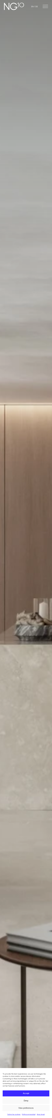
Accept (26, 1093)
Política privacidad (28, 1114)
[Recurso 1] (14, 3)
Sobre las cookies (14, 1114)
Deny (26, 1100)
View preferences (26, 1108)
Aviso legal (41, 1114)
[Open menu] (45, 5)
